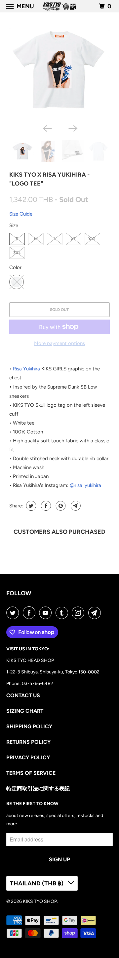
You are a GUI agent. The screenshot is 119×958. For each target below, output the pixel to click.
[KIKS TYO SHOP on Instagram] (79, 612)
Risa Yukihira (26, 369)
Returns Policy (28, 742)
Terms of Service (31, 773)
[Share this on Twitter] (30, 506)
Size (13, 225)
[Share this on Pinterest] (60, 506)
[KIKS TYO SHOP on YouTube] (46, 612)
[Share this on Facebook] (45, 506)
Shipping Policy (29, 726)
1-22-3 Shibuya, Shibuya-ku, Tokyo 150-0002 (52, 672)
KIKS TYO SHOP (40, 901)
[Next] (72, 127)
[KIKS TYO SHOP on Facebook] (30, 612)
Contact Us (23, 695)
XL (73, 238)
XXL (92, 238)
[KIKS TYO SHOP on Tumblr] (63, 612)
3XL (17, 252)
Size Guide (20, 214)
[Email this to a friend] (75, 506)
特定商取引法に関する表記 (38, 788)
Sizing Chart (24, 711)
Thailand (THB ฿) (37, 883)
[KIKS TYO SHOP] (59, 6)
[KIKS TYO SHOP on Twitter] (13, 612)
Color (15, 267)
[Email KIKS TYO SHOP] (95, 612)
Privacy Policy (28, 757)
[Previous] (46, 127)
